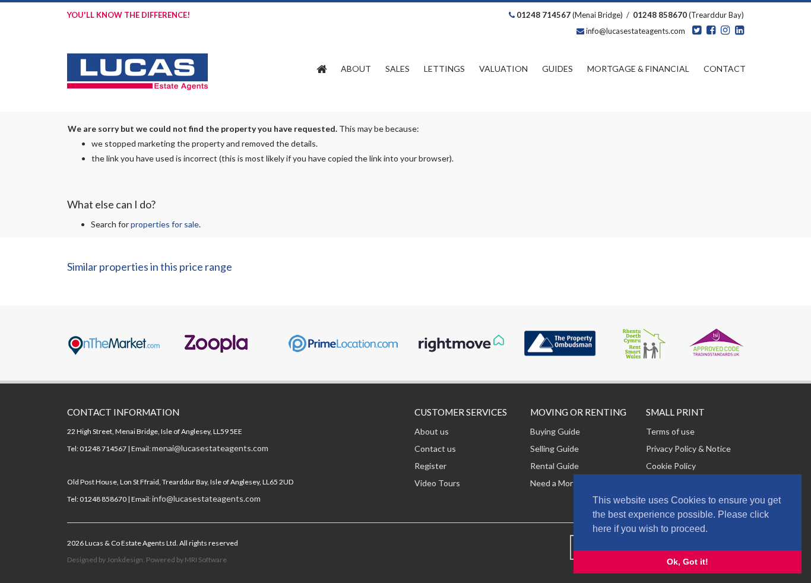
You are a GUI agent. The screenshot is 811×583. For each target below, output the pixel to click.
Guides (557, 69)
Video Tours (437, 483)
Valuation (503, 69)
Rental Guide (554, 466)
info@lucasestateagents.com (634, 31)
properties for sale (165, 224)
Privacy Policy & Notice (688, 448)
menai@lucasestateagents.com (210, 448)
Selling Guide (554, 448)
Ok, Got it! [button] (687, 561)
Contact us (435, 448)
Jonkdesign (125, 559)
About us (431, 431)
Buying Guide (555, 431)
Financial (638, 69)
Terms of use (670, 431)
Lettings (444, 69)
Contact (725, 69)
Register (430, 466)
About (356, 69)
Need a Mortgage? (564, 483)
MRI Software (206, 559)
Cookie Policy (671, 466)
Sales (397, 69)
